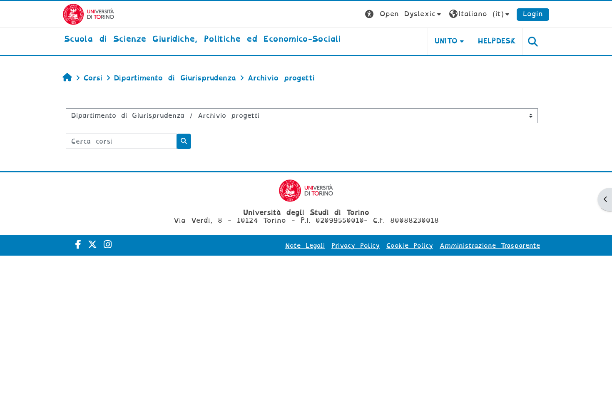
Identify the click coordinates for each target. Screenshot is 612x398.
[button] (404, 14)
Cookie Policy (409, 245)
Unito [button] (446, 41)
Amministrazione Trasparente (490, 245)
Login (533, 14)
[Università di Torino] (88, 14)
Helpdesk (497, 41)
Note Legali (305, 245)
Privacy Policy (355, 245)
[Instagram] (107, 244)
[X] (92, 244)
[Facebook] (78, 244)
